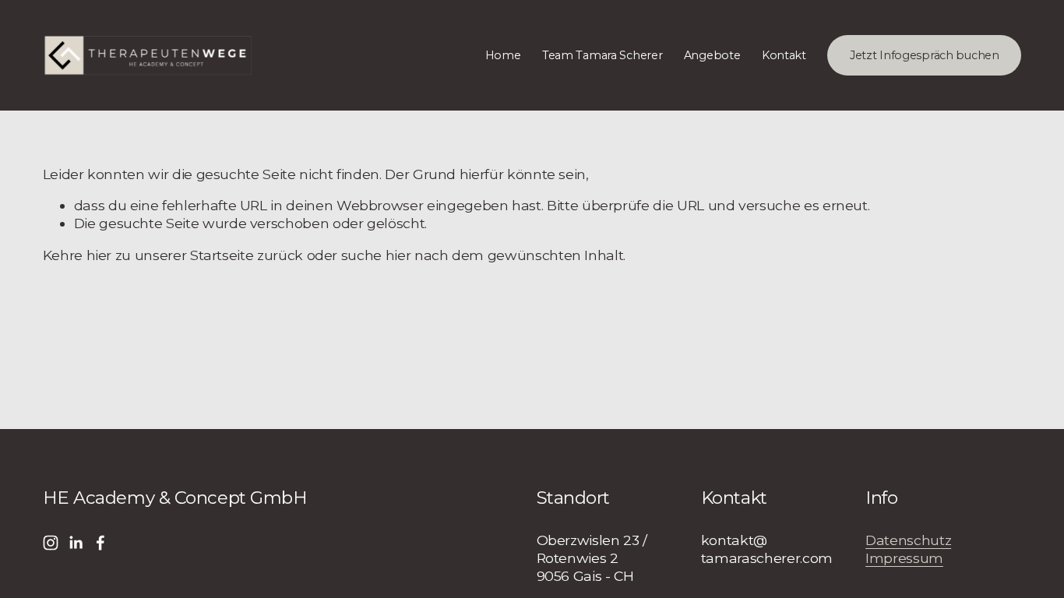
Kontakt (784, 55)
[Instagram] (50, 543)
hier (99, 255)
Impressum (904, 558)
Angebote (712, 55)
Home (503, 55)
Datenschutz (908, 540)
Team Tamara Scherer (602, 55)
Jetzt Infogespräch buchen (924, 55)
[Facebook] (100, 543)
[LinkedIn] (75, 543)
